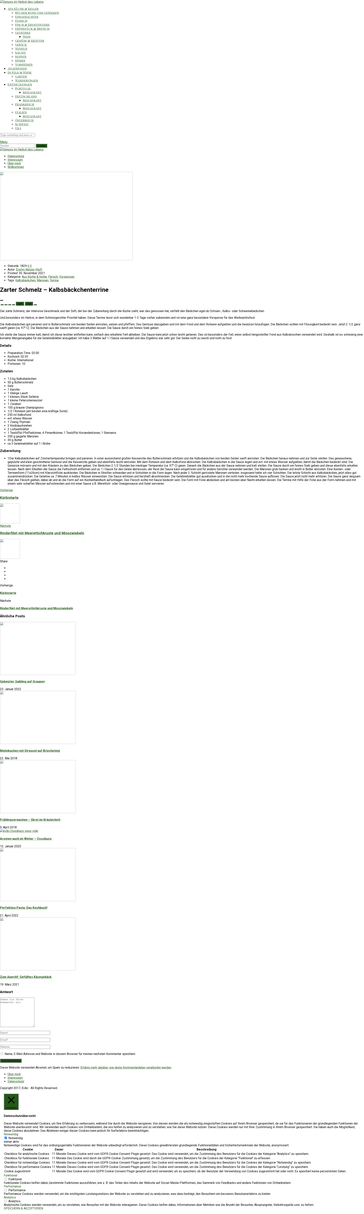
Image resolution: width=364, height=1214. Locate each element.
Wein (27, 36)
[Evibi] (22, 2)
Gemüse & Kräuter (29, 40)
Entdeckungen (20, 84)
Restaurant (32, 92)
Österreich (24, 120)
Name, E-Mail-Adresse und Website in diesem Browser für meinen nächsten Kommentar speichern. (70, 1054)
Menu (3, 142)
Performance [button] (12, 1186)
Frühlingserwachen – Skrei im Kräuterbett (30, 820)
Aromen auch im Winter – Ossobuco (26, 838)
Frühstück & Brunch (32, 29)
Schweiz (21, 124)
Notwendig (15, 1138)
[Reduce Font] (5, 304)
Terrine (54, 280)
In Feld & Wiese (20, 72)
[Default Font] (9, 304)
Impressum (15, 160)
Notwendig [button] (11, 1134)
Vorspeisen (24, 64)
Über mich (14, 163)
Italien (21, 112)
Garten (21, 76)
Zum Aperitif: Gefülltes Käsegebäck (26, 977)
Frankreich (24, 104)
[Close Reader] (2, 304)
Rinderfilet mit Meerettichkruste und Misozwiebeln (36, 608)
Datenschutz (16, 156)
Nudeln (21, 48)
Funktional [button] (10, 1175)
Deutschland (26, 96)
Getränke (23, 33)
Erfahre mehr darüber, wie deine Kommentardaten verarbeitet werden (125, 1067)
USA (18, 128)
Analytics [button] (10, 1197)
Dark (28, 303)
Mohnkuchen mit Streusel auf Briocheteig (30, 751)
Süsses (20, 60)
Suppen (20, 56)
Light (20, 303)
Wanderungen (26, 80)
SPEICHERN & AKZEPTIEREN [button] (23, 1208)
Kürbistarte (8, 593)
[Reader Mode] (1, 300)
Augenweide (17, 68)
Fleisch (21, 21)
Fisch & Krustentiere (32, 25)
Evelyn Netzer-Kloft (29, 269)
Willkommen (16, 167)
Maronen (42, 280)
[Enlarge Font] (13, 304)
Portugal (23, 88)
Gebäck (21, 44)
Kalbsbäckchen (25, 280)
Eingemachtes (26, 17)
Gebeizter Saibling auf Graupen (22, 681)
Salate (20, 52)
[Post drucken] (35, 304)
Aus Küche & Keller (23, 9)
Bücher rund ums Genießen (37, 13)
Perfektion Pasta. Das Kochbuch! (23, 908)
